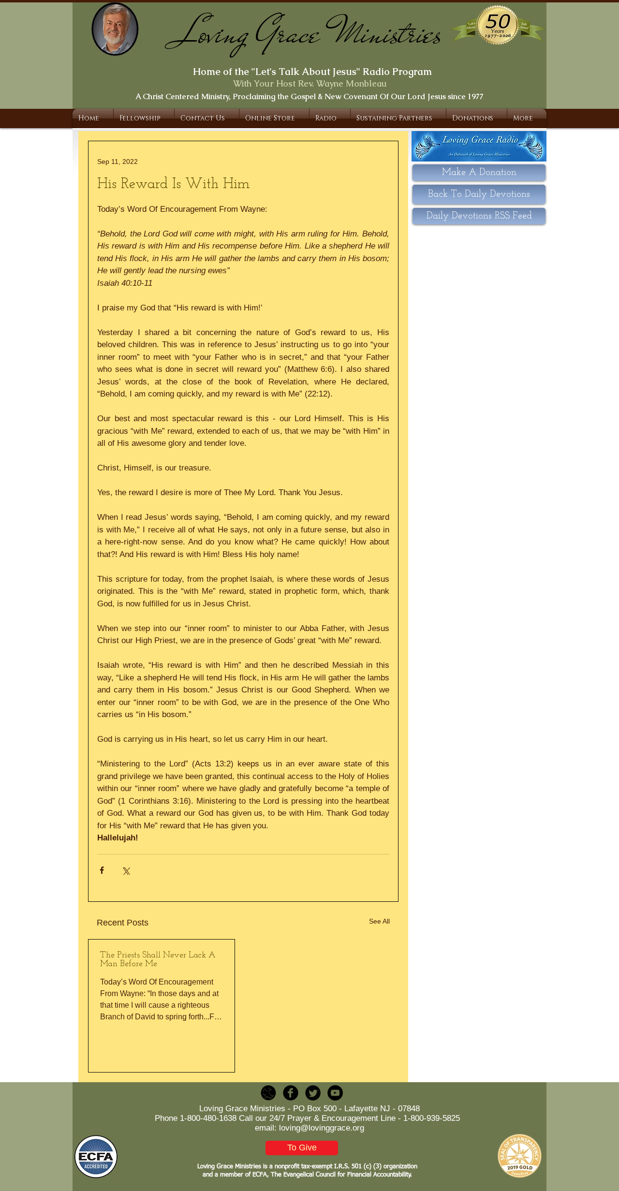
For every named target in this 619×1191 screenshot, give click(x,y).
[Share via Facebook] (101, 870)
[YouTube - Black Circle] (335, 1093)
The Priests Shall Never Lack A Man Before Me (158, 960)
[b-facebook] (290, 1093)
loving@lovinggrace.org (321, 1127)
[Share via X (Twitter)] (125, 870)
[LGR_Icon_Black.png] (268, 1093)
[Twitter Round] (313, 1093)
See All (379, 921)
